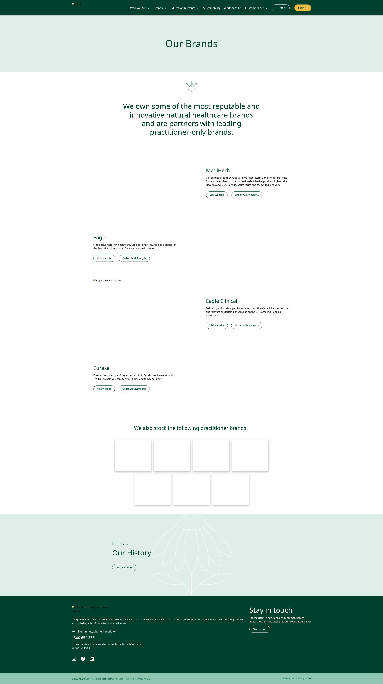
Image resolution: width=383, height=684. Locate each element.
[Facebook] (85, 659)
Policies (308, 678)
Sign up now (259, 629)
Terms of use (288, 678)
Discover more (124, 567)
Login (301, 7)
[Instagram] (76, 659)
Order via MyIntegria (247, 194)
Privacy (299, 678)
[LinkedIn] (94, 659)
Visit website (217, 194)
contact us (78, 647)
